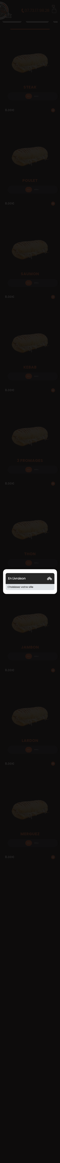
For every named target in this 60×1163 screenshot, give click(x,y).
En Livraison (17, 578)
